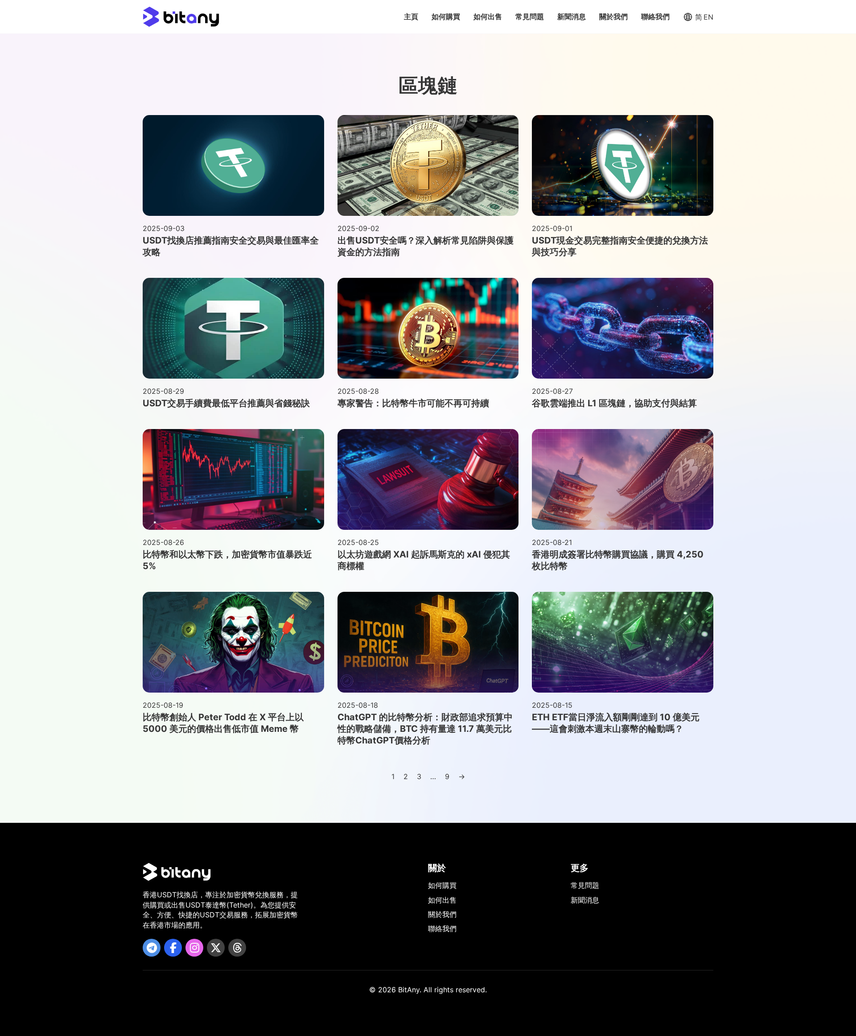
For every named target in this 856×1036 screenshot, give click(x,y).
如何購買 (446, 16)
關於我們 (613, 16)
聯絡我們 (655, 16)
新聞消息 (571, 16)
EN (708, 17)
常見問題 (529, 16)
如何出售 (487, 16)
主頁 (411, 16)
